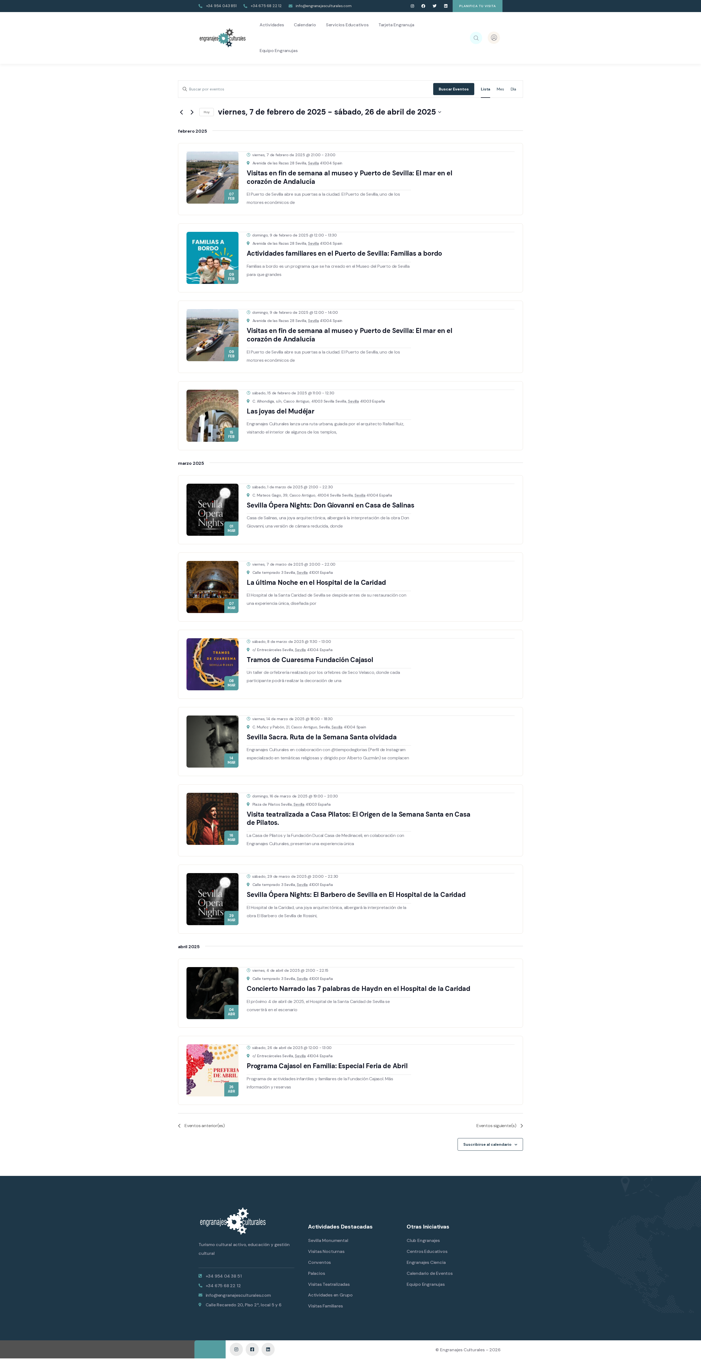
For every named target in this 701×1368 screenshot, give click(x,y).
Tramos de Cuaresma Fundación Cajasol (310, 660)
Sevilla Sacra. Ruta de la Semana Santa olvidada (322, 737)
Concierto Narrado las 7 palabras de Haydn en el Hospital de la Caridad (358, 988)
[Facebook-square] (252, 1349)
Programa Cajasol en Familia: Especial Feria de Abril (327, 1066)
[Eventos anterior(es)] (181, 112)
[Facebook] (423, 6)
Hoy (206, 112)
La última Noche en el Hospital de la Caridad (316, 582)
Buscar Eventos (454, 89)
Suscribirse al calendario (487, 1144)
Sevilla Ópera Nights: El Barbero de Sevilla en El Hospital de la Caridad (356, 894)
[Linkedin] (445, 6)
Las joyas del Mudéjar (280, 411)
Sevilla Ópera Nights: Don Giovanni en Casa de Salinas (330, 505)
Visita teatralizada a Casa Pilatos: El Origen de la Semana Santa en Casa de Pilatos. (358, 818)
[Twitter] (434, 6)
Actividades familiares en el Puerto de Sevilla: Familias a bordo (344, 253)
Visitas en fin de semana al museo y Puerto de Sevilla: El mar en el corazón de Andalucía (349, 177)
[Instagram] (412, 6)
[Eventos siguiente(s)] (192, 112)
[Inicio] (222, 37)
